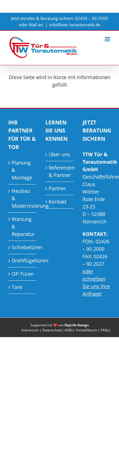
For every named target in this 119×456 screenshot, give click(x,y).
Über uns (59, 154)
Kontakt (57, 201)
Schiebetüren (23, 247)
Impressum (30, 330)
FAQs (105, 330)
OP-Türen (23, 273)
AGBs (68, 330)
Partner (57, 188)
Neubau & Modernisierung (23, 198)
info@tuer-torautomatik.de (74, 24)
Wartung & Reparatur (23, 226)
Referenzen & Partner (60, 171)
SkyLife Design (76, 325)
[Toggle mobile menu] (108, 39)
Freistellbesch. (87, 330)
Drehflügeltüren (23, 260)
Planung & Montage (22, 170)
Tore (17, 287)
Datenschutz (52, 330)
